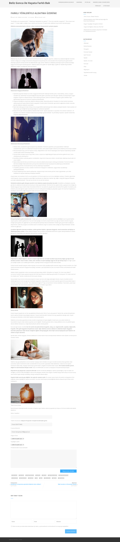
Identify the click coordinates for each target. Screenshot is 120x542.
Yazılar (44, 17)
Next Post (67, 483)
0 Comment (31, 17)
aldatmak (22, 475)
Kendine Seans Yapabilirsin (101, 2)
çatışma (44, 475)
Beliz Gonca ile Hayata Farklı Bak (29, 3)
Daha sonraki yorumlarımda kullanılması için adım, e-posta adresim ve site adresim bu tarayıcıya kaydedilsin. (40, 526)
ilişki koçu (31, 478)
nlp (36, 478)
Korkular (86, 63)
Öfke (85, 66)
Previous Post (26, 483)
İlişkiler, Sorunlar (88, 61)
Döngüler (86, 49)
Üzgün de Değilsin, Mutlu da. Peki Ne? (93, 27)
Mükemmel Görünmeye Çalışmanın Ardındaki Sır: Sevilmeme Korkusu (95, 30)
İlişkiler (85, 58)
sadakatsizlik (47, 478)
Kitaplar (87, 2)
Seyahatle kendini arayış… (90, 72)
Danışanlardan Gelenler (66, 2)
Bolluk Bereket (88, 46)
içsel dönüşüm (23, 478)
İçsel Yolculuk (39, 17)
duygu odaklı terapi (53, 475)
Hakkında (79, 2)
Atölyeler (106, 5)
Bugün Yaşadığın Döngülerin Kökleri (93, 24)
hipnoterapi (15, 478)
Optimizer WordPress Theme (15, 539)
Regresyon (86, 69)
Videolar (98, 5)
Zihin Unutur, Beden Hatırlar (91, 16)
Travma (54, 478)
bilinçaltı (38, 475)
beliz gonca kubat (30, 475)
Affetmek (86, 43)
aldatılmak (15, 475)
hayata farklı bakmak (64, 475)
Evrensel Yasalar (88, 52)
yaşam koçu (61, 478)
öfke (41, 478)
